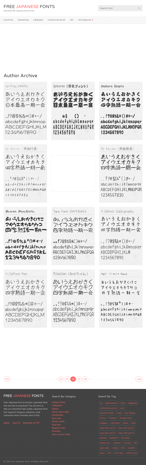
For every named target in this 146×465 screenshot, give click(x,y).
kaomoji (103, 438)
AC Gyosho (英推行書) (23, 167)
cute (122, 408)
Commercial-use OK (56, 20)
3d (101, 403)
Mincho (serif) (58, 421)
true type (119, 453)
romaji (115, 448)
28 (85, 379)
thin (109, 453)
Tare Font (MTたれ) (69, 229)
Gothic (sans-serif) (60, 412)
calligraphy (132, 403)
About (7, 423)
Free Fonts (29, 6)
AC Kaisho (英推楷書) (117, 167)
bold (123, 403)
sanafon (131, 448)
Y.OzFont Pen (17, 292)
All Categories (84, 20)
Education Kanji (106, 413)
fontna (103, 418)
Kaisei (125, 423)
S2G (123, 448)
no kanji (127, 443)
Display (58, 261)
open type (104, 448)
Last (139, 379)
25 (67, 379)
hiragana (103, 423)
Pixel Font (56, 424)
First (7, 379)
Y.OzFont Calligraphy (118, 229)
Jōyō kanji (115, 423)
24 (61, 379)
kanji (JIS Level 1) (107, 428)
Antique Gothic (59, 402)
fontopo (112, 418)
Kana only (56, 418)
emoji (119, 413)
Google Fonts (126, 418)
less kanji (125, 438)
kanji (134, 423)
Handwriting (23, 20)
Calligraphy (38, 20)
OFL (72, 20)
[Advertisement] (73, 48)
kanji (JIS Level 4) (126, 433)
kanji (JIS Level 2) (126, 428)
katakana (114, 438)
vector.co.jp (131, 453)
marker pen (105, 443)
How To (16, 423)
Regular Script (121, 198)
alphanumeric (111, 403)
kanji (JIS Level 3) (107, 433)
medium (116, 443)
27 (79, 379)
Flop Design (130, 413)
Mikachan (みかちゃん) (71, 292)
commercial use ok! (108, 408)
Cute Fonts (8, 20)
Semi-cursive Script (28, 198)
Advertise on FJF (31, 423)
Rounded (10, 135)
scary (102, 453)
